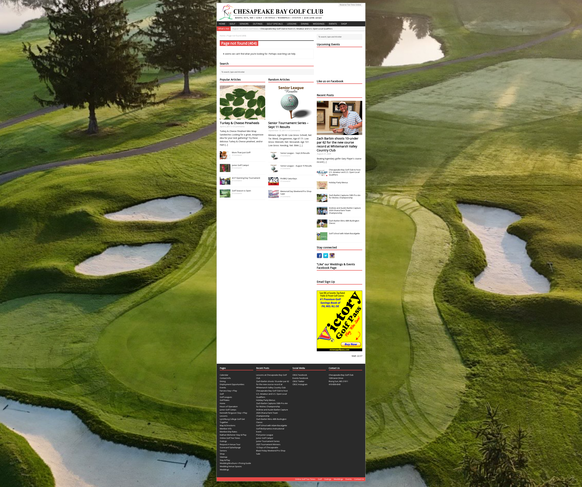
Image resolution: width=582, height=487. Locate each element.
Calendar (224, 375)
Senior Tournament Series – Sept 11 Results (288, 125)
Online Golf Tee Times (230, 438)
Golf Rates (224, 400)
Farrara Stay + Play (228, 390)
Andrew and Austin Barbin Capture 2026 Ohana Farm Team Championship (345, 210)
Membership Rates (228, 431)
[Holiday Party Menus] (322, 187)
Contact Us (359, 479)
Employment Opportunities (232, 384)
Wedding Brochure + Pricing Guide (235, 463)
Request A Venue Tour (230, 444)
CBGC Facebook (300, 375)
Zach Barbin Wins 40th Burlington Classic (344, 222)
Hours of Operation (229, 406)
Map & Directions (227, 425)
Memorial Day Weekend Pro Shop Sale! (295, 192)
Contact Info (225, 378)
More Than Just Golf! (241, 152)
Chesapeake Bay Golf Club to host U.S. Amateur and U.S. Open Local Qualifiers (344, 172)
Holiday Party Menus (338, 182)
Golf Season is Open (241, 190)
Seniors (244, 23)
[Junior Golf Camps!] (225, 170)
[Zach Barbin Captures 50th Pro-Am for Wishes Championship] (322, 200)
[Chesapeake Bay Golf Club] (291, 12)
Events (333, 23)
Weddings (318, 23)
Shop (344, 23)
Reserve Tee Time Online (350, 4)
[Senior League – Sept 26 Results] (273, 158)
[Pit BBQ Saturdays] (273, 183)
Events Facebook (300, 378)
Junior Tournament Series (268, 441)
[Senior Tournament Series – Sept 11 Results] (291, 117)
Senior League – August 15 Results (296, 165)
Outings (258, 23)
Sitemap (223, 457)
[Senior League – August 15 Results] (273, 171)
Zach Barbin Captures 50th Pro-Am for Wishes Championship (274, 28)
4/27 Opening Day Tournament (246, 178)
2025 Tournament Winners (268, 444)
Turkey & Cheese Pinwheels (239, 123)
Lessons (291, 23)
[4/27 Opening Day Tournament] (225, 183)
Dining (305, 23)
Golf (232, 23)
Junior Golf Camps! (240, 165)
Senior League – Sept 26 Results (295, 153)
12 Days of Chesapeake (267, 447)
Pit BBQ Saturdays (288, 178)
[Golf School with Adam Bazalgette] (322, 238)
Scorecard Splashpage (230, 447)
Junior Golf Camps (228, 409)
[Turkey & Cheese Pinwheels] (242, 117)
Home (222, 23)
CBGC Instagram (300, 384)
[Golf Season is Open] (225, 196)
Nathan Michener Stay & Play (233, 434)
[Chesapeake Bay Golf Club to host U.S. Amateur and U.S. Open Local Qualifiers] (322, 175)
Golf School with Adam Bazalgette (344, 233)
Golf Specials (275, 23)
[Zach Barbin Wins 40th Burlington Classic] (322, 225)
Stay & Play (225, 460)
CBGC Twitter (298, 381)
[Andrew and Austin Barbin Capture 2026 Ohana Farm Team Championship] (322, 213)
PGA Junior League (264, 434)
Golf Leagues (226, 397)
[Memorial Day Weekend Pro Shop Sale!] (273, 196)
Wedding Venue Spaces (231, 466)
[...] (226, 144)
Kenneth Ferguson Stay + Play (233, 412)
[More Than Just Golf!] (225, 157)
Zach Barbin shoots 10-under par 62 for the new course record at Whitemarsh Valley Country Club (337, 144)
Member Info (226, 428)
